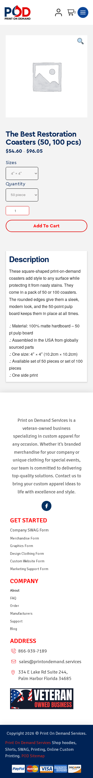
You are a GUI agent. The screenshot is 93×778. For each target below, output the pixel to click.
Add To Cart (46, 225)
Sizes (11, 162)
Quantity (15, 183)
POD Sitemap (33, 756)
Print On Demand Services (28, 742)
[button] (72, 12)
